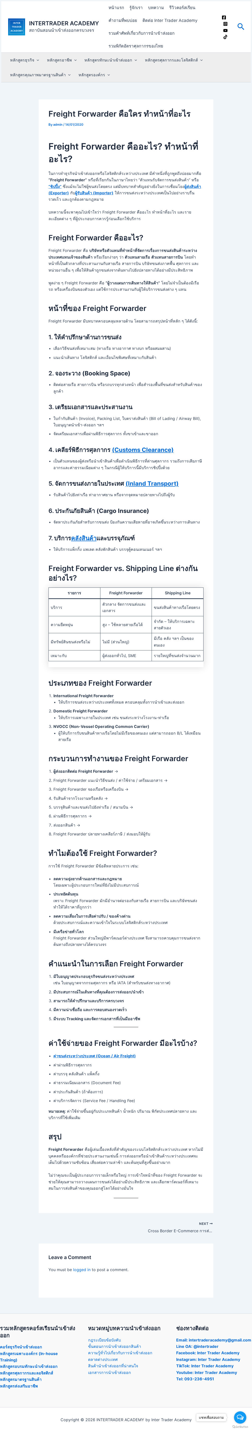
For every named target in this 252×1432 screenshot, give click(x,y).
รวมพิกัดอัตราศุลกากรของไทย (136, 46)
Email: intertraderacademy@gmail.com (213, 1340)
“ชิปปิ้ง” (55, 186)
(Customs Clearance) (143, 449)
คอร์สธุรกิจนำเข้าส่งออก (21, 1346)
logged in (82, 1269)
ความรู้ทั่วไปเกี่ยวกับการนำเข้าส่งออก (120, 1352)
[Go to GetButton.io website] (240, 1427)
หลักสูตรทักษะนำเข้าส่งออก (108, 60)
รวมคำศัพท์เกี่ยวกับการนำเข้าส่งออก (141, 33)
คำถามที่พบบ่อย (123, 20)
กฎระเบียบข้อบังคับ (104, 1340)
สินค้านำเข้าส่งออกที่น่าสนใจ (113, 1365)
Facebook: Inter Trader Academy (207, 1352)
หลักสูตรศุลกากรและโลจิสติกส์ (171, 60)
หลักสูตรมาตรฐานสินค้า (21, 1379)
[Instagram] (225, 24)
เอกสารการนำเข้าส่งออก (109, 1372)
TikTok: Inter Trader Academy (205, 1365)
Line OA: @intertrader (197, 1346)
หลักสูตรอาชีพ (59, 60)
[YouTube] (225, 30)
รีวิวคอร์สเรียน (182, 7)
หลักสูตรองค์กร (92, 74)
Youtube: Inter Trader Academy (206, 1372)
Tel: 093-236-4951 (195, 1378)
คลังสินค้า (83, 538)
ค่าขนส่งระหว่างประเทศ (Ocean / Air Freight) (94, 1055)
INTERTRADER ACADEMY (64, 23)
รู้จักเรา (136, 7)
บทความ (156, 7)
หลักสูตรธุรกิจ (22, 60)
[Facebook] (224, 17)
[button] (241, 27)
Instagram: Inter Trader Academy (208, 1359)
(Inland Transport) (152, 483)
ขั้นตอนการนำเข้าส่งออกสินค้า (114, 1346)
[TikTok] (225, 37)
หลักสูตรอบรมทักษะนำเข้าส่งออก (29, 1366)
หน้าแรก (116, 7)
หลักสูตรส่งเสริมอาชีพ (19, 1386)
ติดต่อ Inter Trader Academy (169, 20)
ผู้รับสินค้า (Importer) (94, 192)
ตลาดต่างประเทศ (103, 1359)
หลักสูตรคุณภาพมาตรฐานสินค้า (38, 74)
